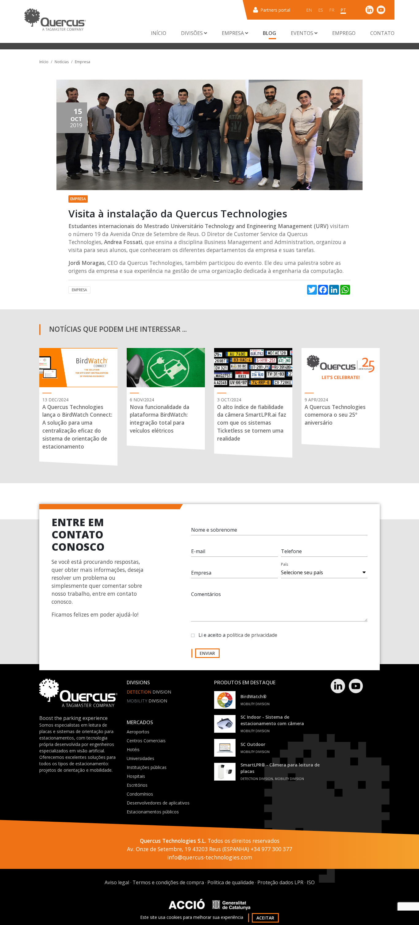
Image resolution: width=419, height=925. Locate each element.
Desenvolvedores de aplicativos (158, 803)
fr (331, 10)
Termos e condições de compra (168, 882)
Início (158, 33)
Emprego (344, 33)
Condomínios (140, 794)
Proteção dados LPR (280, 882)
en (309, 10)
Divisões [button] (192, 33)
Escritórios (137, 785)
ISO (311, 882)
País (284, 564)
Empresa (82, 61)
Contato (382, 33)
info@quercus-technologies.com (209, 857)
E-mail (198, 551)
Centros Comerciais (146, 740)
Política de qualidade (230, 882)
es (320, 10)
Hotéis (133, 749)
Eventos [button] (302, 33)
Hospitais (136, 776)
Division (149, 692)
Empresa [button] (233, 33)
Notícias (62, 61)
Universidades (140, 758)
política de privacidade (252, 635)
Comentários (206, 594)
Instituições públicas (147, 767)
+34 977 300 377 (271, 849)
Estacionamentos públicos (153, 812)
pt (343, 10)
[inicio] (55, 19)
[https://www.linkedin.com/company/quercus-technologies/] (369, 10)
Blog (269, 33)
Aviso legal (117, 882)
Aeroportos (138, 732)
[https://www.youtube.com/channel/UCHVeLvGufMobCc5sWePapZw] (381, 10)
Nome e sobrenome (214, 529)
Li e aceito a (237, 635)
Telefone (291, 551)
